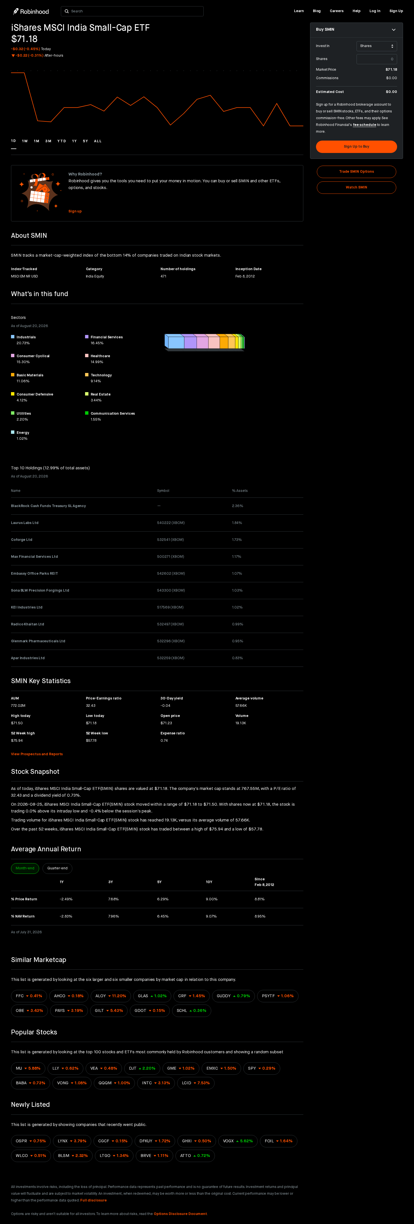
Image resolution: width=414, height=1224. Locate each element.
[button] (13, 143)
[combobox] (135, 11)
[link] (299, 11)
